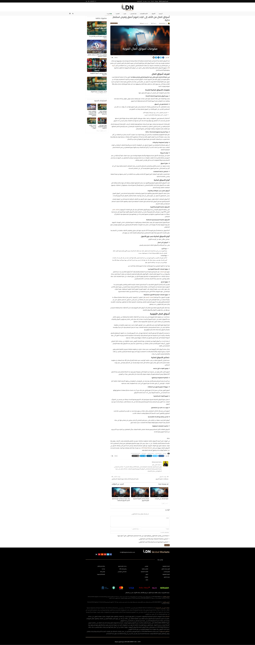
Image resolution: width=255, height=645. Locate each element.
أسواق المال (165, 453)
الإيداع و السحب (167, 572)
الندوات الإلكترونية (166, 566)
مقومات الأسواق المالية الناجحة (135, 453)
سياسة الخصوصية (165, 592)
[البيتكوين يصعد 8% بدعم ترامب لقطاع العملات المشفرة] (97, 46)
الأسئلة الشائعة (139, 1)
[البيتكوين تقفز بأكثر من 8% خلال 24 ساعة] (97, 28)
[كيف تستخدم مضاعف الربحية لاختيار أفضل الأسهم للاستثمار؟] (121, 492)
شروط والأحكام (144, 592)
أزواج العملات (163, 272)
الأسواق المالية (144, 453)
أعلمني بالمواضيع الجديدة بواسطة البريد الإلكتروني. (153, 542)
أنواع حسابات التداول (166, 569)
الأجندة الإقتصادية (143, 13)
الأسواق (153, 13)
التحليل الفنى (104, 22)
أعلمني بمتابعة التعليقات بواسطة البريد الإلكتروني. (153, 539)
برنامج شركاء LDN (123, 569)
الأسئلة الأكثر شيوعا (101, 574)
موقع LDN (156, 1)
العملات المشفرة (144, 572)
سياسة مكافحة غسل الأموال (154, 592)
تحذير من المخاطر (129, 592)
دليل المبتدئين (133, 13)
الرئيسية (160, 13)
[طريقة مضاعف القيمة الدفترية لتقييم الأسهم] (140, 492)
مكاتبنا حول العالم (101, 566)
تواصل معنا (145, 1)
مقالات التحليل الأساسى (114, 23)
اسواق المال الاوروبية (151, 453)
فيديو (125, 13)
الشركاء (152, 1)
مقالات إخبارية (104, 40)
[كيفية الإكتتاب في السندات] (159, 492)
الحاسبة (117, 13)
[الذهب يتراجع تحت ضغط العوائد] (97, 83)
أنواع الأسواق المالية (158, 453)
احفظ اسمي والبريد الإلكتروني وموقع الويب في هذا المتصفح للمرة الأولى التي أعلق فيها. (142, 536)
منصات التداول (167, 577)
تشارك (147, 580)
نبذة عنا (149, 1)
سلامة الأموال (137, 592)
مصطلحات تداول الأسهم (162, 479)
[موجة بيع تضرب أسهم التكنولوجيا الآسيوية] (97, 65)
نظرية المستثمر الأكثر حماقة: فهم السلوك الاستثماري (125, 479)
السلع (147, 574)
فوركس (146, 566)
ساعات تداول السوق (122, 566)
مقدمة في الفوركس (122, 572)
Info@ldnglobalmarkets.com (127, 552)
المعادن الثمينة (145, 569)
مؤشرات (146, 577)
